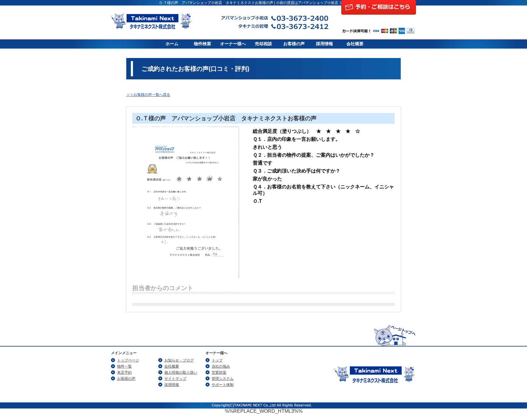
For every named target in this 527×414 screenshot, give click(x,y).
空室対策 (219, 372)
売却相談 (263, 44)
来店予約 (124, 372)
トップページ (128, 360)
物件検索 (202, 44)
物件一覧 (124, 366)
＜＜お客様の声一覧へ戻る (148, 95)
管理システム (223, 378)
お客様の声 (294, 44)
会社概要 (355, 44)
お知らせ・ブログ (179, 360)
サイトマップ (175, 378)
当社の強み (221, 366)
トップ (217, 360)
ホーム (172, 44)
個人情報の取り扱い (180, 372)
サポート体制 (223, 385)
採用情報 (324, 44)
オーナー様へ (233, 44)
